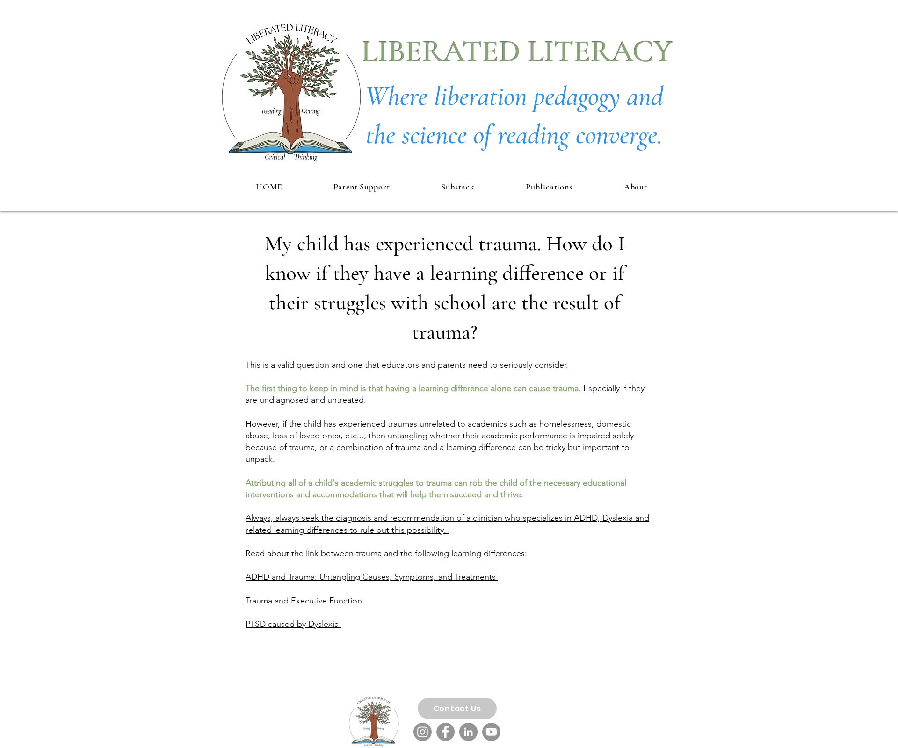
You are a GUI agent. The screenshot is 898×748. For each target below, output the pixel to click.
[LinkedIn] (468, 732)
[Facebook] (445, 732)
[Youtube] (491, 732)
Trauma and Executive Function (304, 600)
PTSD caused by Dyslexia (293, 624)
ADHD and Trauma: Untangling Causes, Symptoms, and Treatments (372, 577)
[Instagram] (422, 732)
